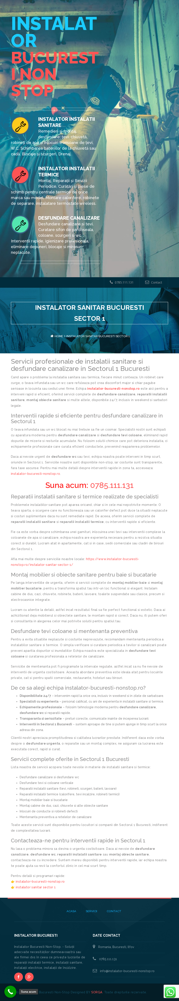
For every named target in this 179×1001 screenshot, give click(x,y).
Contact (156, 282)
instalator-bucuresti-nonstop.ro (113, 388)
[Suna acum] (10, 992)
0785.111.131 (124, 282)
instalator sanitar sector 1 (36, 887)
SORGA (96, 992)
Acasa (71, 911)
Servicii (91, 911)
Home (59, 336)
